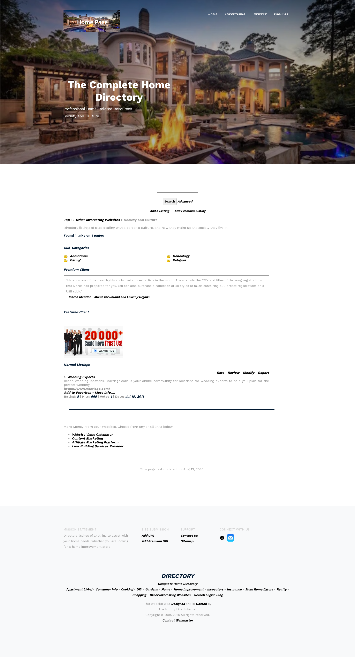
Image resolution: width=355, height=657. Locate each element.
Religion (179, 260)
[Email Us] (230, 538)
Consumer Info (107, 589)
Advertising (235, 14)
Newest (260, 14)
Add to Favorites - (79, 393)
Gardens (151, 589)
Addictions (79, 256)
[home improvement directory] (91, 20)
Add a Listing (159, 211)
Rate (220, 373)
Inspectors (215, 589)
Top (67, 220)
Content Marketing (87, 438)
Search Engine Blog (208, 595)
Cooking (127, 589)
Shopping (139, 595)
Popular (281, 14)
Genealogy (181, 256)
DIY (139, 589)
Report (263, 373)
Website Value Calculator (92, 434)
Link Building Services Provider (97, 446)
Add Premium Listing (189, 211)
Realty (281, 589)
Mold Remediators (259, 589)
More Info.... (105, 393)
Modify (248, 373)
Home (212, 14)
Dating (75, 260)
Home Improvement (189, 589)
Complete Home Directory (177, 584)
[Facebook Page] (222, 538)
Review (233, 373)
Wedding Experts (81, 377)
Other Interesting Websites (98, 220)
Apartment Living (79, 589)
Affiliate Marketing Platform (95, 442)
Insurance (234, 589)
